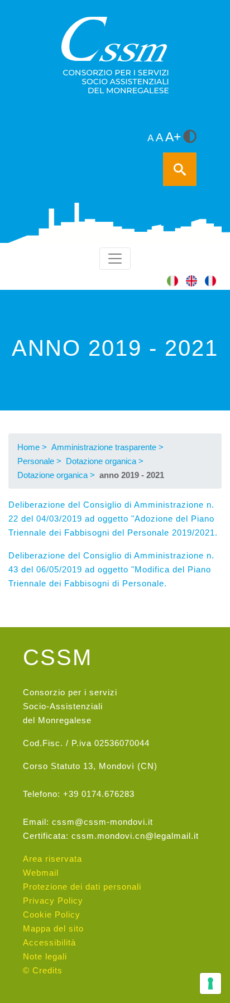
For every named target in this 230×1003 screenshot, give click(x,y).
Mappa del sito (53, 928)
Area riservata (52, 858)
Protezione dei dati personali (82, 886)
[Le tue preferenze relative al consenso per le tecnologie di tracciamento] (210, 983)
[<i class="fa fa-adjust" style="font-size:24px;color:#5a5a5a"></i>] (190, 137)
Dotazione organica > (104, 461)
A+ (173, 137)
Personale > (39, 461)
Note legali (45, 956)
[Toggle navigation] (115, 258)
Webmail (41, 872)
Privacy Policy (53, 900)
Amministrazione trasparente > (107, 447)
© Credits (43, 970)
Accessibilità (49, 942)
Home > (32, 447)
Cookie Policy (51, 914)
